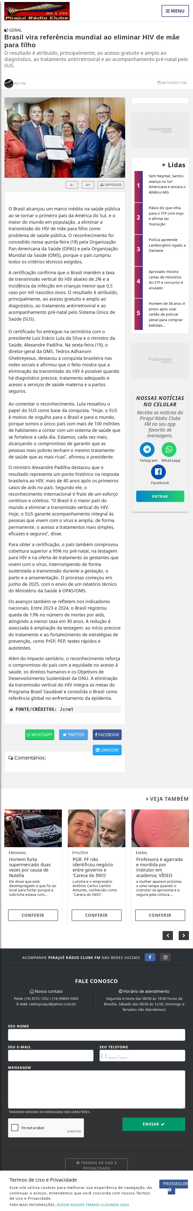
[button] (184, 935)
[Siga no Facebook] (150, 957)
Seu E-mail (19, 1047)
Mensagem (19, 1067)
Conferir (33, 915)
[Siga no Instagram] (165, 957)
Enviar (152, 1124)
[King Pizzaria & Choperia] (160, 130)
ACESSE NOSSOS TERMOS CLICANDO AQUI (93, 1204)
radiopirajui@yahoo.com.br (52, 1004)
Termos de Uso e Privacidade (98, 1165)
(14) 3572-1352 (36, 998)
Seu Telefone (114, 1047)
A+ (88, 184)
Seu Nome (18, 1026)
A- (72, 184)
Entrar (160, 496)
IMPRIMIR (113, 184)
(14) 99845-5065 (65, 998)
